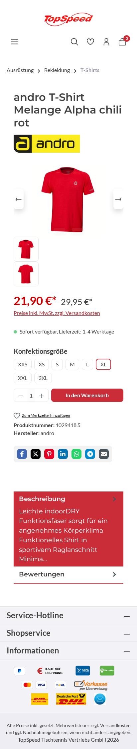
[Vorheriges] (19, 199)
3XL (43, 378)
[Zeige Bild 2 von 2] (77, 229)
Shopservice (29, 632)
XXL (22, 378)
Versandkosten (115, 725)
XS (42, 364)
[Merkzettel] (90, 41)
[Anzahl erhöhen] (42, 395)
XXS (22, 364)
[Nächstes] (118, 199)
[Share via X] (36, 454)
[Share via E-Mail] (104, 454)
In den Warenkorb (87, 395)
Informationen (33, 650)
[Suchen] (74, 41)
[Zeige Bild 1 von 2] (59, 229)
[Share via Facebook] (22, 454)
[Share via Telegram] (90, 454)
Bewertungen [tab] (42, 574)
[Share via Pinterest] (49, 454)
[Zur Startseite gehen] (68, 19)
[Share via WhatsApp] (76, 454)
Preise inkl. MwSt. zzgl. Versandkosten (57, 313)
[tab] (68, 529)
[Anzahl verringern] (21, 395)
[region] (68, 224)
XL (103, 364)
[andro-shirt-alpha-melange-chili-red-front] (68, 199)
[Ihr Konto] (106, 41)
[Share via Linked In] (63, 454)
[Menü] (15, 41)
